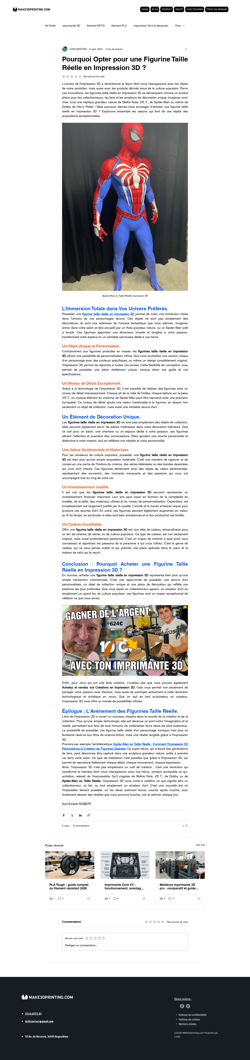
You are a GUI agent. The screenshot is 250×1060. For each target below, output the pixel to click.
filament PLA (119, 25)
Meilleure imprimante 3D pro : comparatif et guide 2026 (178, 886)
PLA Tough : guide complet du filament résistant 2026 (68, 886)
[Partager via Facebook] (63, 815)
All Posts (50, 25)
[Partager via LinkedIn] (80, 815)
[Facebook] (182, 1006)
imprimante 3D (71, 25)
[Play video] (125, 640)
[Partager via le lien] (88, 815)
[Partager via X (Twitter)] (72, 815)
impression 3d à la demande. (151, 25)
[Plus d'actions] (186, 49)
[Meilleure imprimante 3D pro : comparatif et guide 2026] (180, 865)
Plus (178, 25)
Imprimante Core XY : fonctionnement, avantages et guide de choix (124, 886)
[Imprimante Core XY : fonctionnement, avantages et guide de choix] (125, 865)
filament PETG (96, 25)
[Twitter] (188, 1006)
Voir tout (200, 844)
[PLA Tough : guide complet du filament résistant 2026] (69, 865)
